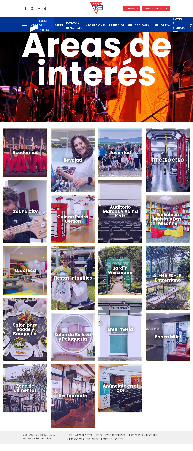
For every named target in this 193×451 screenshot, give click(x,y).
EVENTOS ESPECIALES (74, 25)
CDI (33, 25)
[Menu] (24, 25)
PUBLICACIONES (138, 25)
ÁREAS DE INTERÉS (44, 25)
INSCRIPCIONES (95, 25)
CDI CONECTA (132, 8)
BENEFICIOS (116, 25)
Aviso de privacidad (42, 438)
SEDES (59, 25)
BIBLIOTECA (162, 25)
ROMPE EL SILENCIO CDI (156, 8)
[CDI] (96, 8)
